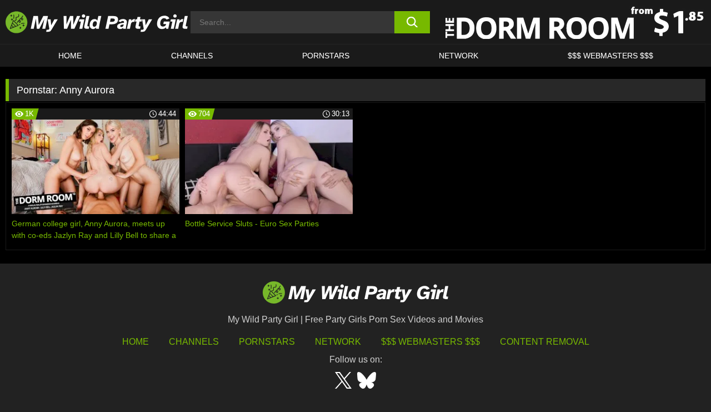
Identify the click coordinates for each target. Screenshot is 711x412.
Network (458, 55)
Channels (194, 341)
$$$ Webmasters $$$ (430, 341)
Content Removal (544, 341)
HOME (70, 55)
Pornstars (325, 55)
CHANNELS (192, 55)
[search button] (412, 22)
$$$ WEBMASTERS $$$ (610, 55)
